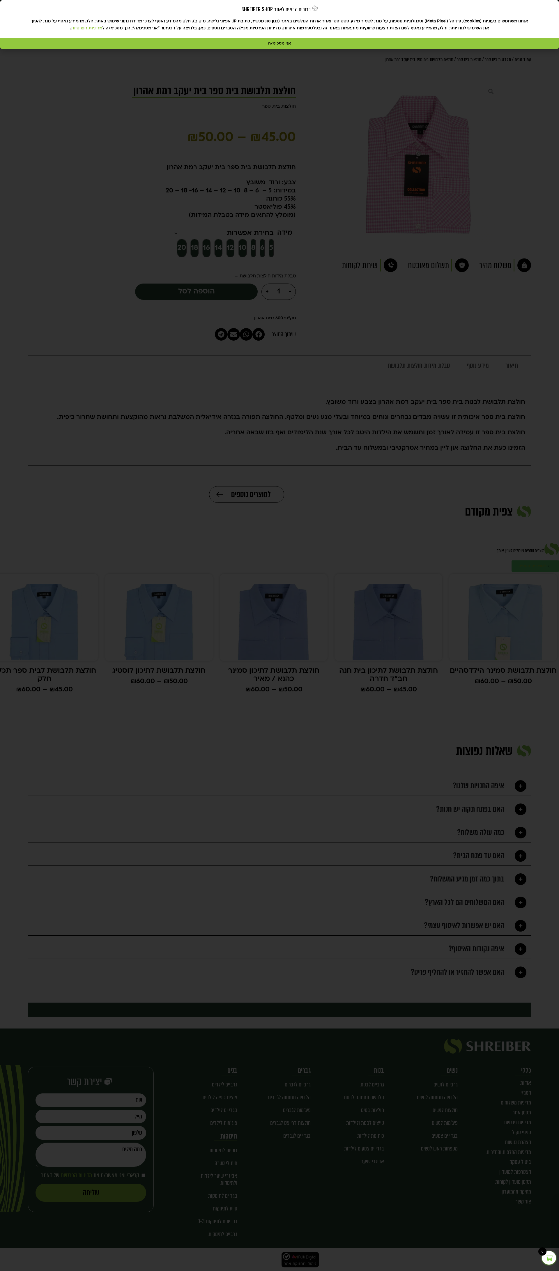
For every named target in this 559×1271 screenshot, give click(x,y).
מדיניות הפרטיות (86, 28)
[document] (279, 635)
